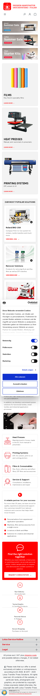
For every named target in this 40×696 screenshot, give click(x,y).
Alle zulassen (20, 377)
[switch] (34, 347)
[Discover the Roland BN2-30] (20, 27)
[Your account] (29, 14)
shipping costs (31, 655)
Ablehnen (20, 391)
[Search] (24, 14)
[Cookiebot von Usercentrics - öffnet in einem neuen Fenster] (28, 302)
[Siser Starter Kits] (20, 54)
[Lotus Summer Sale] (20, 40)
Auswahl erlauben (20, 384)
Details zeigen (27, 370)
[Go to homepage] (20, 6)
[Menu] (5, 14)
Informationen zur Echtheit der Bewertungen (20, 693)
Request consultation (20, 574)
